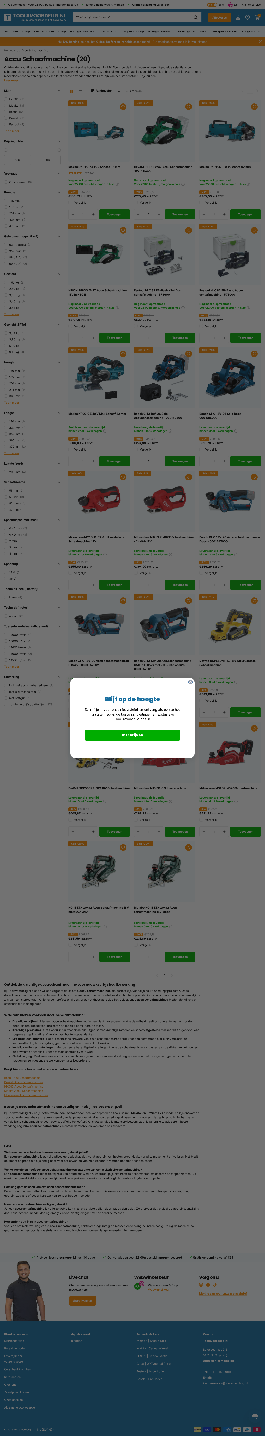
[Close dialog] (190, 682)
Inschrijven (132, 735)
